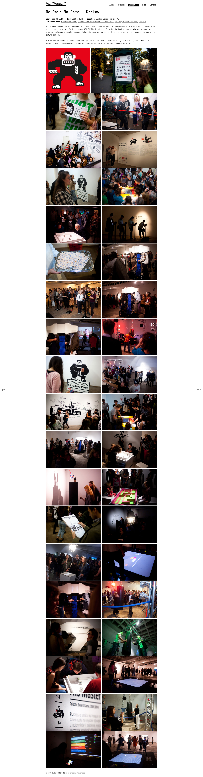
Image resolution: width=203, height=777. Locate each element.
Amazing (118, 22)
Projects (121, 5)
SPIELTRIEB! (125, 43)
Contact (153, 5)
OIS (135, 22)
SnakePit (142, 22)
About (112, 5)
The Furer (109, 22)
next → (200, 390)
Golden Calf (128, 22)
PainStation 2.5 (97, 22)
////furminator (83, 22)
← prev (3, 390)
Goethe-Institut (83, 43)
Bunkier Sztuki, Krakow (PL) (107, 19)
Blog (144, 5)
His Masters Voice (68, 22)
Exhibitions (134, 5)
